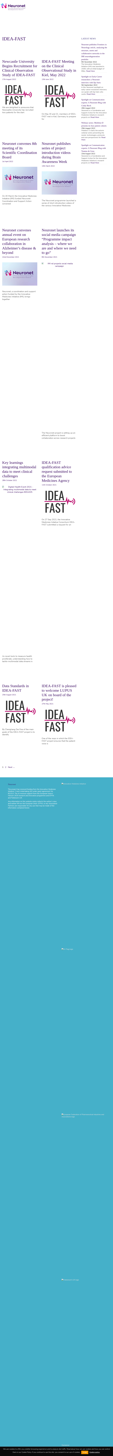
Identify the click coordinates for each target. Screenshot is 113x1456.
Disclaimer (65, 1445)
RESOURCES (63, 17)
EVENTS (19, 17)
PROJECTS (46, 17)
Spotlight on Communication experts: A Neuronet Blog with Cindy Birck (93, 103)
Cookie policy (94, 1452)
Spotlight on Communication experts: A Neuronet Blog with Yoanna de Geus (93, 148)
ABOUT (6, 17)
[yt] (105, 17)
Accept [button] (85, 1452)
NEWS (32, 17)
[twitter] (97, 17)
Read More (90, 71)
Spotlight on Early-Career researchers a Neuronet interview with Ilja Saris (91, 80)
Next (11, 767)
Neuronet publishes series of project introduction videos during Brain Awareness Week (56, 153)
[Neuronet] (13, 6)
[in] (50, 24)
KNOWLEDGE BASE (83, 17)
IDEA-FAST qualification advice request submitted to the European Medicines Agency (57, 472)
